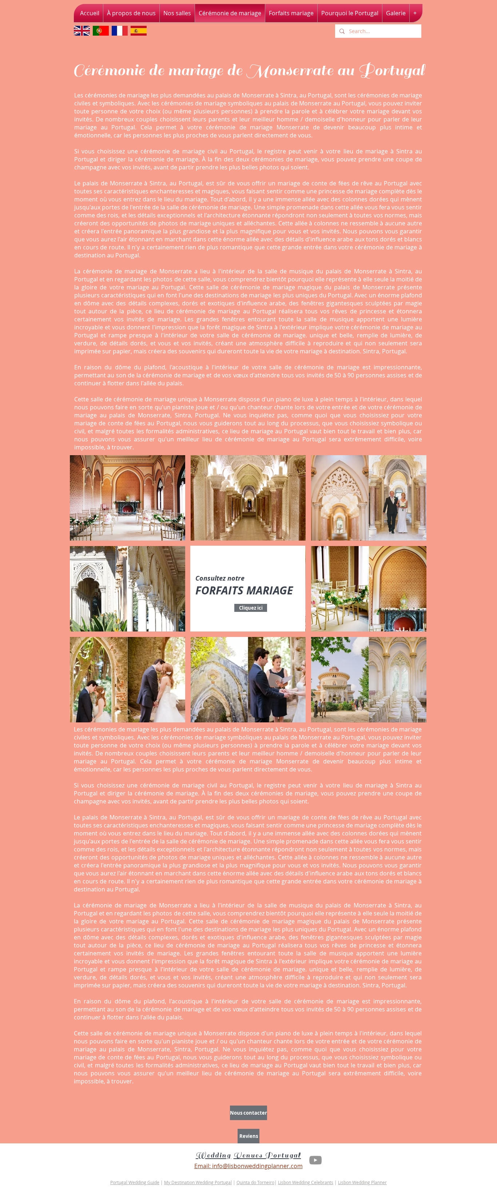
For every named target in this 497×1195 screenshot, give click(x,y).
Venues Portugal (267, 1155)
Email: (202, 1166)
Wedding (213, 1155)
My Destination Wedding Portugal (198, 1182)
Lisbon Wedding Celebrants (305, 1182)
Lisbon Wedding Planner (362, 1182)
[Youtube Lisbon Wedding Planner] (315, 1160)
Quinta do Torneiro (255, 1182)
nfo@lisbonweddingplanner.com (258, 1166)
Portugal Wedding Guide (134, 1182)
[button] (127, 498)
